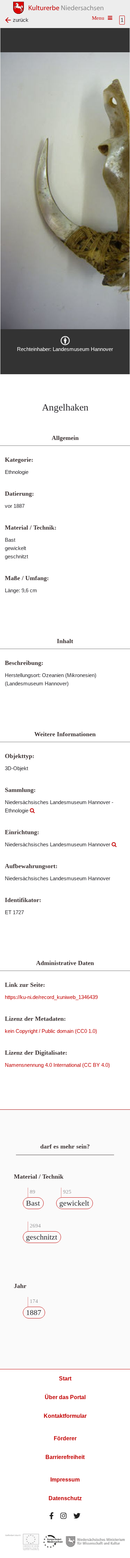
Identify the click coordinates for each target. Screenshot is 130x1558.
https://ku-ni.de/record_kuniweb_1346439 (51, 997)
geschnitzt (41, 1237)
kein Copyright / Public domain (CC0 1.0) (51, 1031)
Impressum (65, 1480)
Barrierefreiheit (65, 1457)
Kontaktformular (65, 1416)
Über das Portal (65, 1397)
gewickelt (74, 1203)
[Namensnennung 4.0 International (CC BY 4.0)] (65, 340)
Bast (33, 1203)
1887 (33, 1312)
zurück (20, 20)
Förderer (65, 1438)
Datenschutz (65, 1498)
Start (65, 1378)
